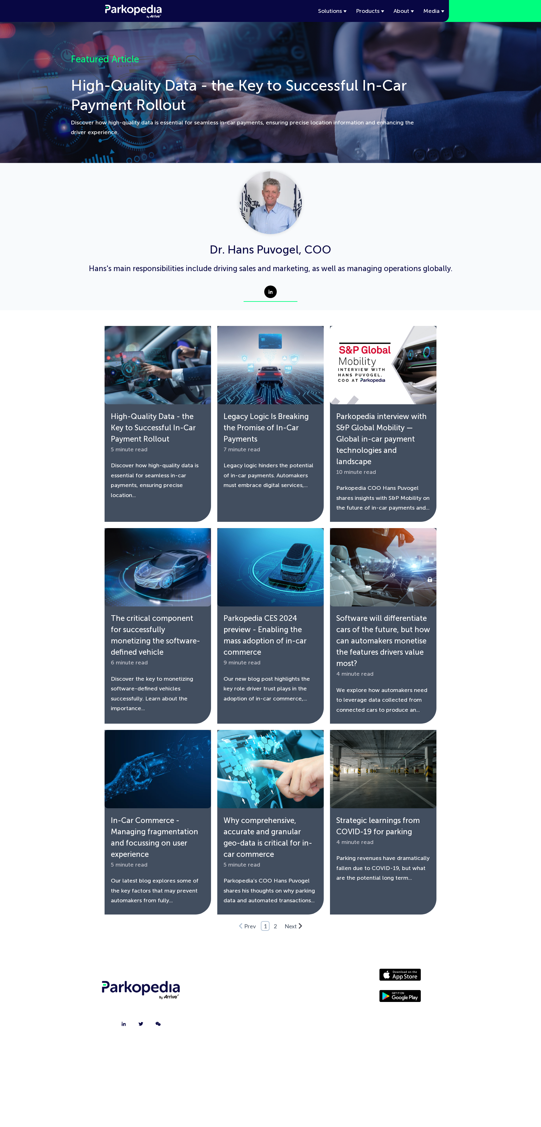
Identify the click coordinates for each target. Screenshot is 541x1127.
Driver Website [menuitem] (303, 977)
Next (291, 926)
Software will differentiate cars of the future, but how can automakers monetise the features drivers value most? (383, 641)
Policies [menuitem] (303, 1008)
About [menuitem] (229, 977)
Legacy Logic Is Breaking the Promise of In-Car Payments (266, 427)
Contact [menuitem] (229, 993)
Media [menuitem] (303, 993)
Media (431, 11)
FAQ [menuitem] (229, 1024)
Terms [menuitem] (303, 1024)
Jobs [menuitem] (229, 1008)
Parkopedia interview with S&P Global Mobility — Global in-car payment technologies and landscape (381, 439)
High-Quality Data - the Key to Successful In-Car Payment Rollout (153, 427)
